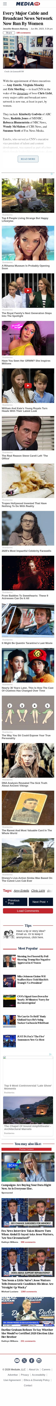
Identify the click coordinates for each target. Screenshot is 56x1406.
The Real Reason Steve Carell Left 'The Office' (25, 457)
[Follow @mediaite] (24, 1360)
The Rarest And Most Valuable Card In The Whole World (27, 832)
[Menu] (6, 4)
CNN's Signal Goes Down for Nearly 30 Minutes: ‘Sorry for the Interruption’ (33, 999)
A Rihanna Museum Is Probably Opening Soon (26, 267)
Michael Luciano (9, 1291)
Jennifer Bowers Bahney (15, 29)
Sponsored (7, 1193)
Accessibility (38, 1375)
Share (9, 33)
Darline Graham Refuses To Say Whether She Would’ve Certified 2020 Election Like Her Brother (27, 1333)
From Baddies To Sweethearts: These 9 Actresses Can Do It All (25, 597)
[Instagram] (39, 1360)
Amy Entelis (21, 890)
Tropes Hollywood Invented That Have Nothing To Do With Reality (24, 505)
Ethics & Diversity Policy (37, 1380)
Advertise (13, 1375)
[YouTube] (17, 1360)
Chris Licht (38, 890)
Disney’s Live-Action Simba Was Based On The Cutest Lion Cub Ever (27, 879)
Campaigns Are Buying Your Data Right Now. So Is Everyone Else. (26, 1187)
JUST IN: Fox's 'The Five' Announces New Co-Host (31, 1038)
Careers (46, 1369)
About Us (34, 1369)
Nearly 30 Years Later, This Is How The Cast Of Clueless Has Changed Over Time (27, 689)
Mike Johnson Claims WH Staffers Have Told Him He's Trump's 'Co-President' (32, 979)
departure (22, 93)
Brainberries (7, 215)
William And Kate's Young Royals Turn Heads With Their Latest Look (24, 410)
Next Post (39, 901)
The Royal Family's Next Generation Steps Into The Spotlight (27, 314)
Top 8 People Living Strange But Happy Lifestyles (25, 219)
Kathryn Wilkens (9, 1242)
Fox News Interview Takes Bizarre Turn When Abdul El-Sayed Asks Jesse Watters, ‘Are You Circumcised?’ (27, 1234)
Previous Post (13, 902)
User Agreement (12, 1380)
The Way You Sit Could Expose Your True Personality (26, 737)
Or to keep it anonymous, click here (29, 936)
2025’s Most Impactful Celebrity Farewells (26, 551)
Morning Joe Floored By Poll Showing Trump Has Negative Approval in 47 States (33, 959)
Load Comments (28, 910)
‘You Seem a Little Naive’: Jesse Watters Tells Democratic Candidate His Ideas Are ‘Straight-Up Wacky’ (27, 1283)
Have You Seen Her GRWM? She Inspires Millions (26, 362)
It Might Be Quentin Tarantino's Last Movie (27, 643)
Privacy (25, 1375)
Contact (28, 1385)
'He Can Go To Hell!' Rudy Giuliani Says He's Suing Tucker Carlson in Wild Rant (33, 1020)
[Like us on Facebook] (31, 1360)
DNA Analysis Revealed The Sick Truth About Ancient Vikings (24, 784)
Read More (28, 158)
